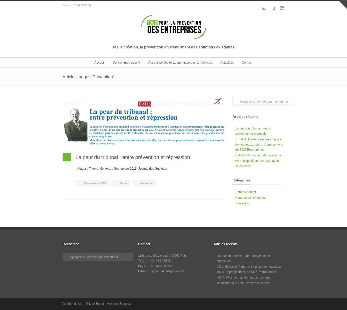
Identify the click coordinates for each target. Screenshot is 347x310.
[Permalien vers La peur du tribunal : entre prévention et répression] (145, 122)
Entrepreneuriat (245, 192)
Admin (123, 183)
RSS (279, 5)
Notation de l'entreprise (251, 197)
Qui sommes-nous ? (126, 62)
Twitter (261, 5)
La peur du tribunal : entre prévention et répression (133, 157)
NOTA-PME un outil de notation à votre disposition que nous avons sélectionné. (258, 161)
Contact (247, 62)
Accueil (99, 62)
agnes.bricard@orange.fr (168, 271)
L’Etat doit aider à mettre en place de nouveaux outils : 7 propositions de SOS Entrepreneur (259, 144)
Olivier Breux (95, 304)
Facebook (270, 5)
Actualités (227, 62)
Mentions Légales (119, 304)
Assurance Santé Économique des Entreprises (180, 62)
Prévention (147, 183)
